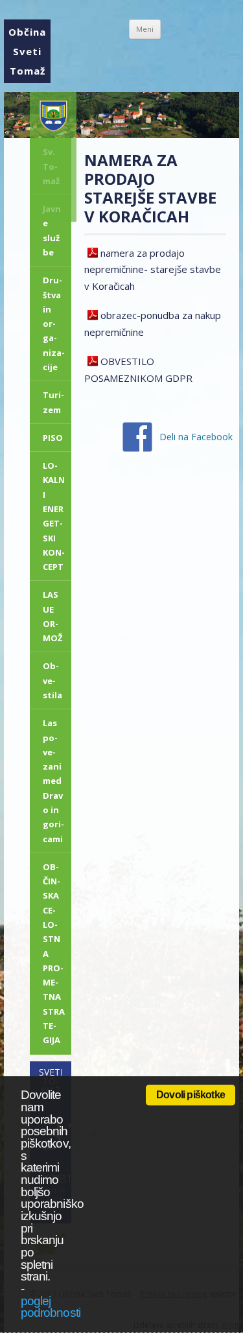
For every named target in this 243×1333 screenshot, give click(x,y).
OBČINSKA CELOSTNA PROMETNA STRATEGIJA (54, 953)
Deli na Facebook (196, 437)
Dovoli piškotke (190, 1094)
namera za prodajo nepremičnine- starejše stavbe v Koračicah (152, 269)
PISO (53, 437)
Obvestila (52, 680)
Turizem (53, 402)
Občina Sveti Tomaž (27, 51)
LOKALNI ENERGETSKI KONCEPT (54, 516)
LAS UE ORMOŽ (53, 616)
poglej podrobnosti (50, 1307)
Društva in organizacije (54, 323)
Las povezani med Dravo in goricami (53, 780)
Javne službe (52, 230)
